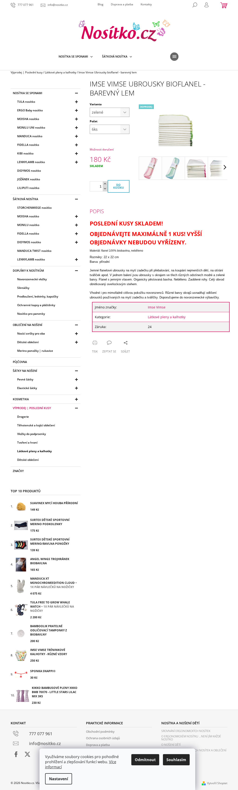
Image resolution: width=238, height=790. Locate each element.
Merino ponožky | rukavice (35, 351)
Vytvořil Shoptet (217, 783)
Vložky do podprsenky (31, 434)
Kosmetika (21, 399)
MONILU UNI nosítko (31, 128)
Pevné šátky (25, 379)
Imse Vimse (156, 307)
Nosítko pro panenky (31, 314)
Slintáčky (23, 288)
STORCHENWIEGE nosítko (34, 208)
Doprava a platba (122, 4)
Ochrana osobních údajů (103, 738)
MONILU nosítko (28, 225)
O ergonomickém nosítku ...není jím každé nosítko (191, 738)
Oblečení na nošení (27, 325)
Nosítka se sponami (27, 93)
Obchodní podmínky (100, 731)
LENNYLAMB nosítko (31, 162)
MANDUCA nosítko (29, 136)
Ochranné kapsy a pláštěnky (36, 305)
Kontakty (146, 4)
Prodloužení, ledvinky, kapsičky (37, 296)
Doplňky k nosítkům (28, 271)
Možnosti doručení (102, 149)
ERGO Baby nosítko (30, 110)
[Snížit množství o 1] (105, 188)
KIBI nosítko (25, 153)
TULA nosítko (26, 102)
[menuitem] (75, 56)
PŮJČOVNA (20, 362)
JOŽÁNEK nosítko (28, 179)
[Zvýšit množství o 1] (105, 183)
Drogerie (23, 417)
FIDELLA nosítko (28, 145)
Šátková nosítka (25, 199)
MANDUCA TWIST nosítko (34, 251)
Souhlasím (176, 759)
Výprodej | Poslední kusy (32, 408)
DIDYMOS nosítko (29, 171)
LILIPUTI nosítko (28, 188)
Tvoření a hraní (27, 443)
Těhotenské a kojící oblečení (36, 425)
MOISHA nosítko (28, 119)
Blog (100, 4)
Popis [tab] (97, 211)
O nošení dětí (171, 744)
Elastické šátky (27, 388)
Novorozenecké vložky (32, 279)
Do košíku (118, 186)
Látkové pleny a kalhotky (34, 451)
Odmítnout (145, 759)
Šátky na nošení (25, 371)
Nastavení (58, 778)
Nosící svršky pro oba (31, 333)
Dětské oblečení (28, 342)
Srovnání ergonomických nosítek (185, 730)
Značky (18, 471)
